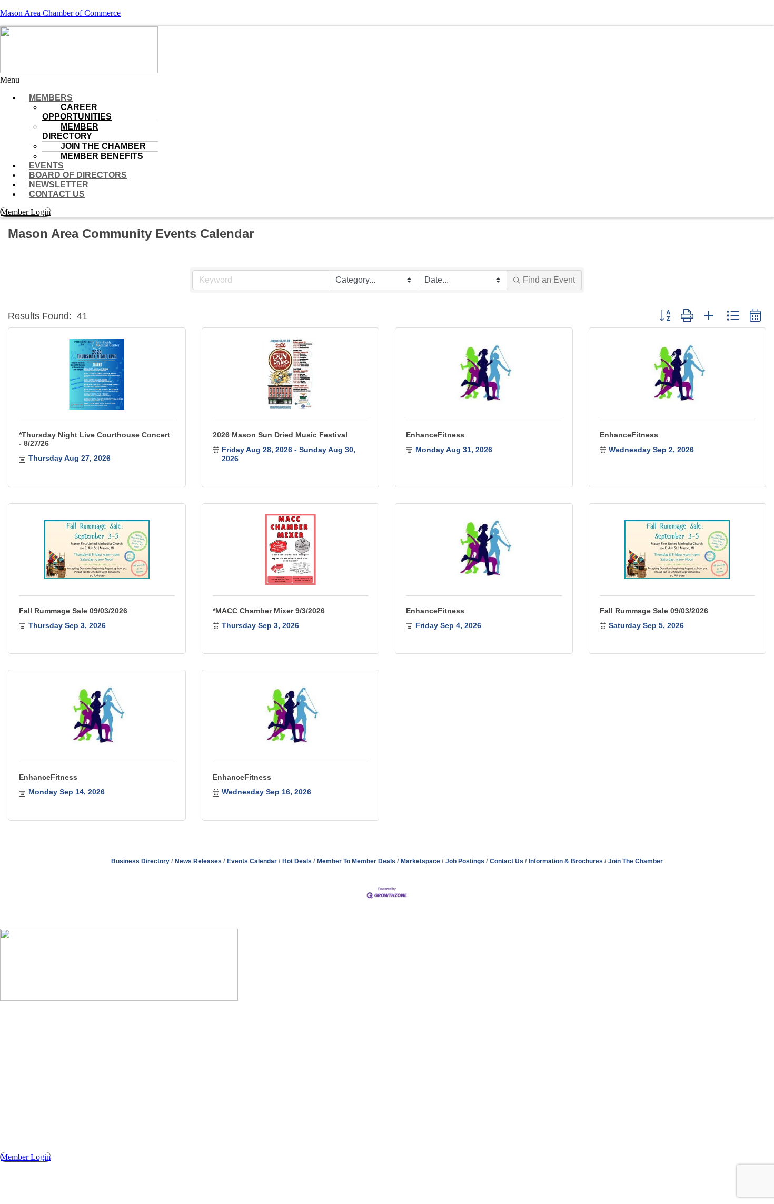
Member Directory (70, 131)
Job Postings (464, 861)
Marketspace (420, 861)
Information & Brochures (566, 861)
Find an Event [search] (549, 279)
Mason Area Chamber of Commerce (60, 12)
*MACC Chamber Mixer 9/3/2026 (269, 610)
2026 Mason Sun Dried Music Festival (280, 435)
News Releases (198, 861)
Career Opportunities (77, 112)
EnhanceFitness (435, 435)
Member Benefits (102, 156)
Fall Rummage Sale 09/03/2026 (73, 610)
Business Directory (140, 861)
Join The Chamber (635, 861)
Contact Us (57, 194)
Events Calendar (252, 861)
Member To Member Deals (356, 861)
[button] (387, 80)
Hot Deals (297, 861)
